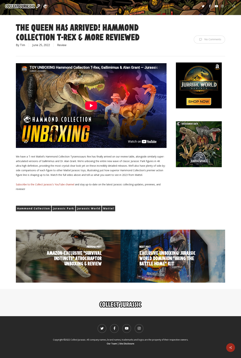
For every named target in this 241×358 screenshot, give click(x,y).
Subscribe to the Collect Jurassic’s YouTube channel (45, 184)
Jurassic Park (63, 208)
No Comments (212, 39)
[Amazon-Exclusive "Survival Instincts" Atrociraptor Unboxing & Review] (68, 256)
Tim (22, 45)
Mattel (108, 208)
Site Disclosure (126, 343)
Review (61, 45)
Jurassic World (88, 208)
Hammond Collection (33, 208)
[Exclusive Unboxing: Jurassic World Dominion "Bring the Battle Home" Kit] (172, 256)
